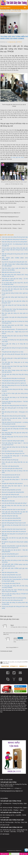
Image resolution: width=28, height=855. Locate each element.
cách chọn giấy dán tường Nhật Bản (11, 518)
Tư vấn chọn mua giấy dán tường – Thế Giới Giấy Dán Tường (15, 419)
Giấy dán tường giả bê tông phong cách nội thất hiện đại (15, 254)
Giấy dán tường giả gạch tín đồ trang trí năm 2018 (15, 408)
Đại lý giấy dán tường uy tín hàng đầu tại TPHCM (15, 344)
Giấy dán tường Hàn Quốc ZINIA (10, 477)
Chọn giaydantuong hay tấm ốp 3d (11, 475)
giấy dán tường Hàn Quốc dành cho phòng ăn (14, 531)
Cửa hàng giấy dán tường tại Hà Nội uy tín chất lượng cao (15, 497)
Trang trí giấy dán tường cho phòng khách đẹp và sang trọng (15, 603)
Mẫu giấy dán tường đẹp (8, 501)
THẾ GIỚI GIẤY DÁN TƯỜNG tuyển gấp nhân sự (15, 569)
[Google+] (20, 679)
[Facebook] (8, 673)
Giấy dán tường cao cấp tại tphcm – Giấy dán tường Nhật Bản (15, 550)
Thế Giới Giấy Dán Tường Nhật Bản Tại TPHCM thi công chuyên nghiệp (15, 580)
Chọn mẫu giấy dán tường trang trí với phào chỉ (14, 239)
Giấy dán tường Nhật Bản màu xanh (11, 575)
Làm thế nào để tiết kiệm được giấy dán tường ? (14, 503)
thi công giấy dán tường (17, 157)
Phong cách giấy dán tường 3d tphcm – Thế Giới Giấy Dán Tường (15, 402)
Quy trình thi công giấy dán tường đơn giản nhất (14, 262)
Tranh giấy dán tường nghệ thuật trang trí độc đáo (15, 298)
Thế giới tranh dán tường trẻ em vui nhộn (12, 352)
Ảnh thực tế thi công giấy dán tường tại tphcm (14, 426)
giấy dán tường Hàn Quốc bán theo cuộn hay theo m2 (15, 506)
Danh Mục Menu (5, 7)
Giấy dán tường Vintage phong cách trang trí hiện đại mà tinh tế (15, 371)
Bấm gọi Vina (23, 854)
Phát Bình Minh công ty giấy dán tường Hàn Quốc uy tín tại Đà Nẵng (15, 269)
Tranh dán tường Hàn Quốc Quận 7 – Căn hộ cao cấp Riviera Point (15, 444)
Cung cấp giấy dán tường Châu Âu (11, 583)
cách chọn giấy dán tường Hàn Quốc (11, 520)
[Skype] (8, 679)
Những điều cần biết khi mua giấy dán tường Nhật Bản (15, 538)
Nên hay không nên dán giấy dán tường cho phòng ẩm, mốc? (15, 302)
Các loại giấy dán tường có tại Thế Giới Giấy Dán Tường (15, 398)
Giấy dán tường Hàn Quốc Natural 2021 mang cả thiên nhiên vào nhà (15, 275)
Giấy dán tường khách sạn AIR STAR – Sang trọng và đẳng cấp (15, 326)
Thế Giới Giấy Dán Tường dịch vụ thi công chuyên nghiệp (15, 363)
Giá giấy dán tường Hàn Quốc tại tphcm (12, 483)
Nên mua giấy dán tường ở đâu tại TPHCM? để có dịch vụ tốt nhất (15, 594)
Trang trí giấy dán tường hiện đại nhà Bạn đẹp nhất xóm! (15, 448)
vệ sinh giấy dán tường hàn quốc (10, 494)
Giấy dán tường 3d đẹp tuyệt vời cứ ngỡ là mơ (14, 383)
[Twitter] (14, 673)
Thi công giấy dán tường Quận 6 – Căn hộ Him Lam (15, 480)
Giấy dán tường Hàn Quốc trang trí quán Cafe (14, 529)
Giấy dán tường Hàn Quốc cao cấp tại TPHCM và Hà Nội (15, 336)
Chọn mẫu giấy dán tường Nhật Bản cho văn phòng (15, 463)
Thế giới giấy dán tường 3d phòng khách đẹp (14, 381)
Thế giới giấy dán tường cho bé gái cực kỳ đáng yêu (15, 348)
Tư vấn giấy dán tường (16, 9)
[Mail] (20, 673)
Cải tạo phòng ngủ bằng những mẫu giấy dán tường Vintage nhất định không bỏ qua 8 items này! (15, 249)
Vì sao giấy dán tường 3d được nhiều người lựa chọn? (15, 294)
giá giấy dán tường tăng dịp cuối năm (11, 577)
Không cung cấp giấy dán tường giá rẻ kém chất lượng (15, 607)
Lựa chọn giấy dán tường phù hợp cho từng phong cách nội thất (15, 290)
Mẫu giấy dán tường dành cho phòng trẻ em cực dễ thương (15, 534)
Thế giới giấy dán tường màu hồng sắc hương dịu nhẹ (15, 375)
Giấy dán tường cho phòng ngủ (10, 460)
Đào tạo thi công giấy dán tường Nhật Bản (13, 492)
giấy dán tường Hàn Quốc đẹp (10, 516)
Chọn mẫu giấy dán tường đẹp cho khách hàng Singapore (15, 429)
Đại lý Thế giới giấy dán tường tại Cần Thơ (13, 453)
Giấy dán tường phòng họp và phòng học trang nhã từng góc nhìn (15, 322)
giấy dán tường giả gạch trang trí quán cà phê (14, 523)
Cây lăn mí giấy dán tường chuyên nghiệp (13, 441)
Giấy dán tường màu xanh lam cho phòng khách (14, 242)
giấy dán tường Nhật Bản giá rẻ (10, 554)
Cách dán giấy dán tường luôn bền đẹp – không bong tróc (15, 390)
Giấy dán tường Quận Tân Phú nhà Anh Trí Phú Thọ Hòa (15, 437)
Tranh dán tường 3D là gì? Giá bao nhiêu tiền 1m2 (15, 306)
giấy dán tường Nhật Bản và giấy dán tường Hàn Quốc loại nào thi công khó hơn (15, 546)
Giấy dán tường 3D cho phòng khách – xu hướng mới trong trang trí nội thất (15, 423)
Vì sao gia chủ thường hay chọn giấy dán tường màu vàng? (15, 340)
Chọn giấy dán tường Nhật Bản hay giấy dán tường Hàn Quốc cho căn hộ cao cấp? (15, 512)
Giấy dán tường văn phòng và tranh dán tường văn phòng (15, 561)
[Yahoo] (14, 679)
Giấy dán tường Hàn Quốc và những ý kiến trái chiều (15, 471)
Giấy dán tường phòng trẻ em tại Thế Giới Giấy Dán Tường (15, 386)
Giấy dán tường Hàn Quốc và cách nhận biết (13, 509)
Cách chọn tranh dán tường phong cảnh (12, 600)
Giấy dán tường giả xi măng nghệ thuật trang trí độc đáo (15, 359)
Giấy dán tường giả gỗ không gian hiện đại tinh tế (15, 355)
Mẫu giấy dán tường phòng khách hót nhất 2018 (14, 405)
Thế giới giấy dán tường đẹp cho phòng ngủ (13, 378)
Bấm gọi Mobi (4, 854)
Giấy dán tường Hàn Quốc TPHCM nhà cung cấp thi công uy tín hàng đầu (15, 590)
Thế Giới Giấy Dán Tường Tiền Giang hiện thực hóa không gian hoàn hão (15, 310)
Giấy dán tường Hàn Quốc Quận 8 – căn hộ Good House (15, 486)
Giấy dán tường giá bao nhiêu (10, 572)
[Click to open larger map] (14, 724)
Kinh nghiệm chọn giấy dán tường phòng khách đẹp (15, 318)
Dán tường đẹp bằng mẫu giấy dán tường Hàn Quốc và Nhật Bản (15, 433)
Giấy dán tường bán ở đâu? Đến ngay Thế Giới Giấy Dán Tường (15, 367)
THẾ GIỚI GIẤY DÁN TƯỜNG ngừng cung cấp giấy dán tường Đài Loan (15, 565)
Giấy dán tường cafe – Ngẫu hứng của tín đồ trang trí (15, 332)
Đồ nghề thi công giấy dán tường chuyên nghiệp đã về (15, 542)
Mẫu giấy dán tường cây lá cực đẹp (11, 272)
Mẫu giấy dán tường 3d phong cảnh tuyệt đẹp (14, 416)
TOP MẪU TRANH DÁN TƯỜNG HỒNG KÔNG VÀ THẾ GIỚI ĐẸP (15, 265)
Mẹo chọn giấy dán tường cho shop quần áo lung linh (15, 314)
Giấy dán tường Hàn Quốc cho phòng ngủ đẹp (14, 598)
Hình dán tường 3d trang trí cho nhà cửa (12, 451)
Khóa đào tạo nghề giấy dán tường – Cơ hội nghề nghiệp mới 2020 (15, 279)
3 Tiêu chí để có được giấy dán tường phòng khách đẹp (15, 394)
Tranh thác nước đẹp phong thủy (10, 466)
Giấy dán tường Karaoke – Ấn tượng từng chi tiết (14, 329)
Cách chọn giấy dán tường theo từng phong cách (15, 286)
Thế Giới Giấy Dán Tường (5, 9)
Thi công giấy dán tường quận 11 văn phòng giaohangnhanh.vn (15, 456)
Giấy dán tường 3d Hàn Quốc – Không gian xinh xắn (15, 412)
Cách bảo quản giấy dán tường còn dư (12, 468)
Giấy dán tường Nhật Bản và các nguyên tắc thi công (15, 557)
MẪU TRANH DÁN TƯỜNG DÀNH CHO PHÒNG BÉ (15, 258)
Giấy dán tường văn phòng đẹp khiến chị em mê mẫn (15, 526)
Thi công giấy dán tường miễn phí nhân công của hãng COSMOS (14, 37)
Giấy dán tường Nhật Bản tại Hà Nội (11, 490)
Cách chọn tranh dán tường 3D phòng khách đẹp (15, 237)
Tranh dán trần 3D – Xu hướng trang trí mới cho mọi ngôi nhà (15, 245)
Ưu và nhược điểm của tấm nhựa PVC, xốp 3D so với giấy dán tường (15, 283)
